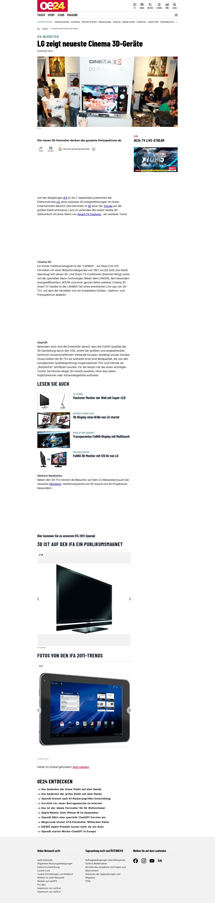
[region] (84, 600)
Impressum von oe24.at (49, 888)
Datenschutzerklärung (48, 867)
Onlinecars (141, 22)
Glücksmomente (62, 22)
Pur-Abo (41, 885)
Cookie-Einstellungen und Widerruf (55, 874)
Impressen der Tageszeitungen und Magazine (102, 876)
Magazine (72, 15)
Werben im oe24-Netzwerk (50, 878)
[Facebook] (135, 860)
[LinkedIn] (160, 860)
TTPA (87, 881)
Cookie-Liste (43, 871)
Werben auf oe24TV (47, 881)
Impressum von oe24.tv (49, 892)
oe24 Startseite (45, 860)
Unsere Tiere (153, 22)
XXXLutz (117, 22)
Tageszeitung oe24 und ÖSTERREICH (104, 850)
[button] (138, 167)
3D (89, 206)
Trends (108, 206)
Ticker (41, 15)
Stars (61, 15)
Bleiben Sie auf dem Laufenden (149, 850)
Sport (51, 15)
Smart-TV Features (89, 214)
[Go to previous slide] (37, 599)
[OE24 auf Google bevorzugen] (93, 149)
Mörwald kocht (167, 22)
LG (58, 202)
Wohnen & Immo (89, 22)
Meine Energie (105, 22)
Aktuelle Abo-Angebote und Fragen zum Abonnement (105, 869)
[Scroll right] (176, 22)
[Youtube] (152, 860)
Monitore (55, 484)
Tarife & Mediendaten (96, 864)
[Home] (38, 29)
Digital (45, 29)
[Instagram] (143, 860)
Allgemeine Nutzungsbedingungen (54, 864)
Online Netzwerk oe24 (48, 850)
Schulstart (75, 22)
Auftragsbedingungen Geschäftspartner (105, 860)
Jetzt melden (81, 767)
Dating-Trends (128, 22)
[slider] (148, 167)
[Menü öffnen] (176, 15)
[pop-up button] (168, 167)
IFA (65, 198)
